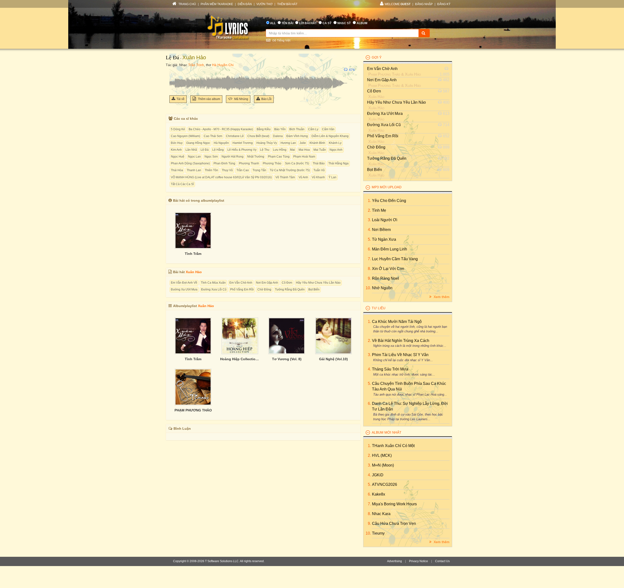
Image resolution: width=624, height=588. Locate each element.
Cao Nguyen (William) (185, 136)
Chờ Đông (264, 289)
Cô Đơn (287, 282)
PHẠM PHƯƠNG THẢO (193, 410)
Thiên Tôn (211, 170)
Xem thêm (441, 297)
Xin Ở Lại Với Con (388, 269)
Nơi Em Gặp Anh (267, 282)
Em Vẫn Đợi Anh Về (184, 282)
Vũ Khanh (318, 177)
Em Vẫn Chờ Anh (240, 282)
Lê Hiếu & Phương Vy (241, 149)
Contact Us (442, 561)
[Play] (174, 70)
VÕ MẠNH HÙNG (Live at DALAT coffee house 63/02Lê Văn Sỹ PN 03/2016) (221, 177)
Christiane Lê (235, 136)
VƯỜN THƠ (264, 4)
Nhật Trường (255, 156)
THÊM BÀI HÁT (287, 4)
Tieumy (378, 533)
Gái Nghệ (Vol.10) (333, 359)
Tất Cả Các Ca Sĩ (182, 184)
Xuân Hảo (194, 57)
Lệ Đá (172, 57)
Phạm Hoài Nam (304, 156)
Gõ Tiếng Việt (281, 40)
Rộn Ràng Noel (385, 278)
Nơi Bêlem (381, 230)
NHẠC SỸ (344, 23)
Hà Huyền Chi (223, 65)
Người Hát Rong (233, 156)
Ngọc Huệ (177, 156)
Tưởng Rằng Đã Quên (290, 289)
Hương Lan (288, 143)
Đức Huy (177, 143)
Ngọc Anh (336, 149)
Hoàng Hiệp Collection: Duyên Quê (240, 359)
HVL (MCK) (382, 455)
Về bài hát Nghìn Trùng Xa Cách (400, 341)
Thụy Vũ (227, 170)
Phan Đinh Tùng (224, 163)
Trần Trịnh (196, 65)
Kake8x (378, 494)
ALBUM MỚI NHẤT (386, 432)
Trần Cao (242, 170)
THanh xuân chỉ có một (393, 446)
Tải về (180, 99)
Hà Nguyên (221, 143)
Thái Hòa (177, 170)
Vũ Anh (303, 177)
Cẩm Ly (313, 129)
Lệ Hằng (218, 149)
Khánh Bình (317, 143)
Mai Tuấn (319, 149)
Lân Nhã (191, 149)
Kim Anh (176, 149)
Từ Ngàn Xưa (384, 239)
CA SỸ (327, 23)
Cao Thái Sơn (213, 136)
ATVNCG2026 (384, 484)
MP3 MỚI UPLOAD (386, 187)
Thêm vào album (208, 99)
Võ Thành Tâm (285, 177)
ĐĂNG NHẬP (424, 4)
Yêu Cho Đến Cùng (389, 201)
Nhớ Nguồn (382, 288)
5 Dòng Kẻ (178, 129)
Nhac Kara (381, 514)
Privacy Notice (418, 561)
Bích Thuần (296, 129)
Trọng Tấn (259, 170)
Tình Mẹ (379, 210)
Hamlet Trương (243, 143)
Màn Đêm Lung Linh (389, 249)
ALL (273, 23)
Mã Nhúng (241, 99)
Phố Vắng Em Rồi (242, 289)
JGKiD (377, 475)
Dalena (278, 136)
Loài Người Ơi (384, 220)
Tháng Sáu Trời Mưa (390, 369)
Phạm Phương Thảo (384, 74)
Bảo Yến (280, 129)
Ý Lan (332, 177)
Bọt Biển (314, 289)
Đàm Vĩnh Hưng (297, 136)
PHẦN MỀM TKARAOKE (217, 4)
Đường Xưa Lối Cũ (213, 289)
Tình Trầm (193, 254)
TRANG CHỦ (187, 4)
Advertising (394, 561)
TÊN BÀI (287, 23)
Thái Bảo (319, 163)
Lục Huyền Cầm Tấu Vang (395, 259)
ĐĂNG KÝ (443, 4)
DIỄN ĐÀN (245, 4)
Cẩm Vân (328, 129)
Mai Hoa (304, 149)
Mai (292, 149)
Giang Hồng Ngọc (198, 143)
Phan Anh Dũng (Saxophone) (190, 163)
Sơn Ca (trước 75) (297, 163)
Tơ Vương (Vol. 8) (287, 359)
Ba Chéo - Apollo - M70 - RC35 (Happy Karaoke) (221, 129)
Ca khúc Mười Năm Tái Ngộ (397, 321)
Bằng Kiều (264, 129)
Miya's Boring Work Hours (394, 504)
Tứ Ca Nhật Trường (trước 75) (290, 170)
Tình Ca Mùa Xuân (213, 282)
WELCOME (397, 4)
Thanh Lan (194, 170)
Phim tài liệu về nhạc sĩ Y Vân (400, 355)
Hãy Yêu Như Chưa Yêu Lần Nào (318, 282)
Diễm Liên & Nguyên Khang (330, 136)
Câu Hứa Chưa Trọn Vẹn (394, 523)
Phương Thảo (272, 163)
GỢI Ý (376, 57)
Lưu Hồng (279, 149)
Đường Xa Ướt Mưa (184, 289)
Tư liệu (378, 308)
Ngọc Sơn (211, 156)
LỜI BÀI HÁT (308, 23)
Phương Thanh (249, 163)
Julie (303, 143)
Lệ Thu (264, 149)
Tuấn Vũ (319, 170)
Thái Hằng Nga (338, 163)
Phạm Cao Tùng (279, 156)
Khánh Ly (335, 143)
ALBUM (362, 23)
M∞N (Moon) (383, 465)
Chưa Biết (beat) (258, 136)
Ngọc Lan (194, 156)
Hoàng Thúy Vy (266, 143)
